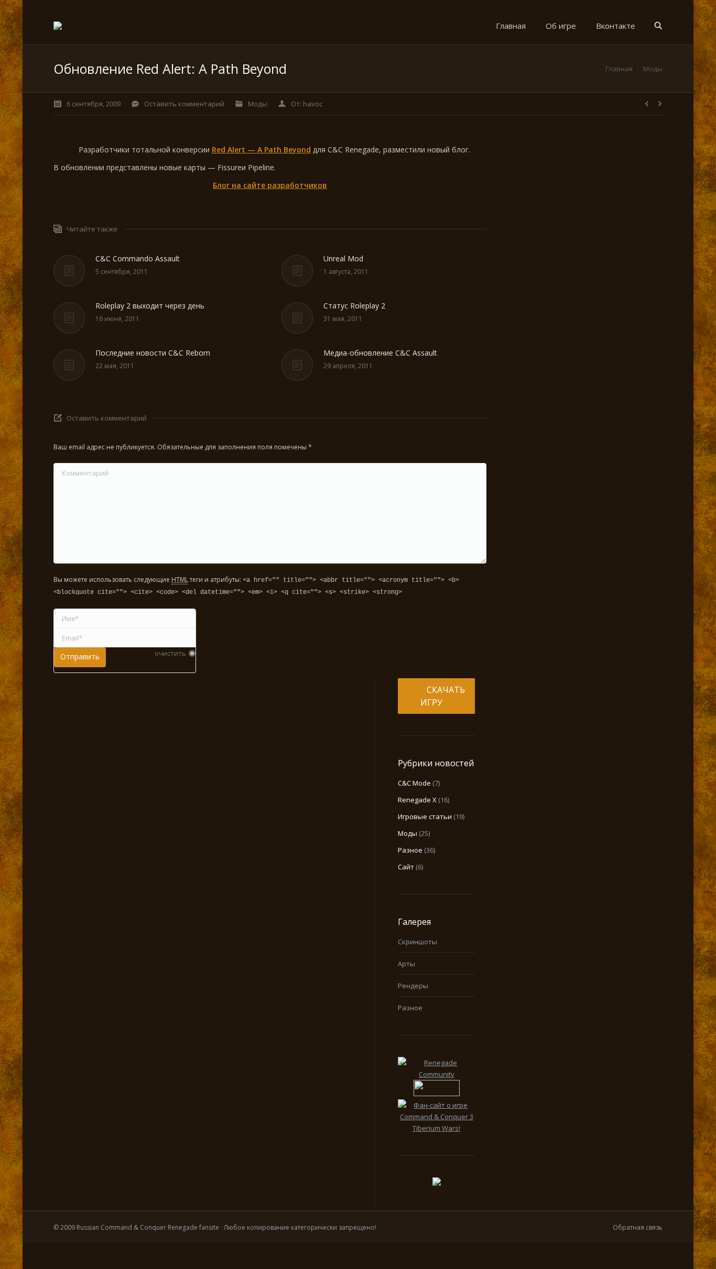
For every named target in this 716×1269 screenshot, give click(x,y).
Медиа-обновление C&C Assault (380, 353)
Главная (619, 68)
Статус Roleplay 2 (354, 306)
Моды (653, 68)
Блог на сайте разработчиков (270, 185)
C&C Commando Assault (137, 258)
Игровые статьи (425, 816)
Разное (410, 850)
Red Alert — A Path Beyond (261, 150)
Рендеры (413, 985)
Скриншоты (417, 941)
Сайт (406, 866)
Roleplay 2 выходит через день (149, 306)
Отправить (80, 656)
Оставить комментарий (184, 103)
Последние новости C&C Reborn (152, 353)
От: (306, 103)
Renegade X (417, 799)
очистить (170, 653)
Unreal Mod (343, 258)
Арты (406, 963)
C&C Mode (414, 783)
